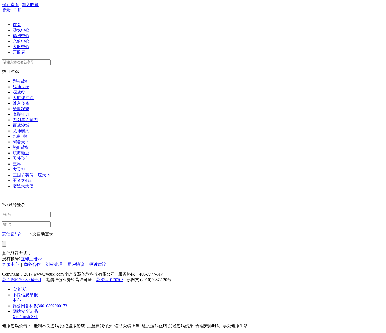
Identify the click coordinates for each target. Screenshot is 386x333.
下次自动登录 (40, 234)
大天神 (19, 169)
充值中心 (21, 41)
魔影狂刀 (21, 114)
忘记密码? (11, 234)
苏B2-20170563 (109, 279)
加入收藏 (30, 4)
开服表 (19, 52)
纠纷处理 (54, 264)
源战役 (19, 92)
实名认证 (21, 289)
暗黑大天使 (23, 186)
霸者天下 (21, 142)
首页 (17, 24)
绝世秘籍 (21, 109)
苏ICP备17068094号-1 (21, 279)
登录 (6, 10)
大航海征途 (23, 98)
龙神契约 (21, 131)
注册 (17, 10)
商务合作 (32, 264)
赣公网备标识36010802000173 (40, 306)
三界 (17, 164)
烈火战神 (21, 81)
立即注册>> (31, 259)
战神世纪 (21, 86)
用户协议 (75, 264)
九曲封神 (21, 136)
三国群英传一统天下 (31, 175)
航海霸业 (21, 153)
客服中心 (21, 46)
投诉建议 (97, 264)
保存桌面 (10, 4)
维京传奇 (21, 103)
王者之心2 (22, 180)
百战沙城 (21, 125)
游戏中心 (21, 30)
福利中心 (21, 35)
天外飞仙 (21, 158)
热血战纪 (21, 147)
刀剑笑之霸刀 (25, 120)
